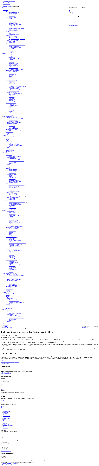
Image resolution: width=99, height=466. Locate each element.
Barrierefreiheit (6, 416)
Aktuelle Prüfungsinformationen (15, 93)
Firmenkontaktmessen (10, 314)
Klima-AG (11, 149)
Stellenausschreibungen (11, 153)
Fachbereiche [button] (9, 27)
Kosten (10, 76)
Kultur (7, 139)
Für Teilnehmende (12, 162)
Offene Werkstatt (9, 132)
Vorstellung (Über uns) (11, 174)
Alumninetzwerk (9, 151)
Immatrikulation (12, 72)
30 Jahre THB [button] (9, 35)
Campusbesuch (12, 57)
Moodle (5, 422)
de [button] (69, 11)
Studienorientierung (10, 211)
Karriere (5, 309)
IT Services (11, 52)
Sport (7, 140)
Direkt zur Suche (6, 4)
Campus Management (8, 426)
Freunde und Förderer (13, 25)
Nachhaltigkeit (12, 16)
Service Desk (11, 82)
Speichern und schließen (29, 462)
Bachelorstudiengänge (13, 63)
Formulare (11, 78)
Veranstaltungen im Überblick (15, 58)
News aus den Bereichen (14, 12)
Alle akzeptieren (4, 462)
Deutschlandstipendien (13, 128)
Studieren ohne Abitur (13, 68)
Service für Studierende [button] (11, 103)
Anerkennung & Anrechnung (15, 87)
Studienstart (11, 104)
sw (69, 10)
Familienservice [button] (9, 141)
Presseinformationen (13, 13)
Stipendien (11, 106)
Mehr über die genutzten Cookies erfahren (9, 463)
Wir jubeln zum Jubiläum (14, 37)
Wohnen (7, 138)
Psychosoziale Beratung (14, 91)
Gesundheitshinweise (10, 150)
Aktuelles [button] (8, 11)
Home (4, 323)
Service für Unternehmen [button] (11, 123)
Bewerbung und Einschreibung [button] (12, 70)
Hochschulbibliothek (13, 49)
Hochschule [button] (5, 10)
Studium (5, 210)
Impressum (5, 412)
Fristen (10, 77)
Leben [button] (4, 135)
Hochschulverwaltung (13, 23)
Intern (70, 14)
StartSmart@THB (12, 81)
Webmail (5, 419)
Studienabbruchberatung (14, 88)
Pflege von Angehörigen (14, 142)
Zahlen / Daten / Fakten (14, 20)
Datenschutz (5, 413)
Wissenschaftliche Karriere (11, 286)
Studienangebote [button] (9, 60)
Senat (10, 33)
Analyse (4, 457)
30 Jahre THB (9, 192)
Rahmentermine (12, 42)
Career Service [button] (9, 155)
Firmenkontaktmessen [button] (10, 157)
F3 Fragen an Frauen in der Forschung (17, 130)
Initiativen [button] (8, 147)
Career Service (12, 109)
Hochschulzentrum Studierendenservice (17, 45)
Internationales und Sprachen (15, 47)
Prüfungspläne (12, 94)
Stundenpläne (11, 98)
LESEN (2, 383)
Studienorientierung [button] (10, 54)
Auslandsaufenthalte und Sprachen (16, 107)
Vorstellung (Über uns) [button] (11, 17)
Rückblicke (11, 163)
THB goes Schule (12, 56)
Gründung (11, 111)
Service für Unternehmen (11, 280)
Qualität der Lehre (12, 51)
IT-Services (11, 115)
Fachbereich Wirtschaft (13, 30)
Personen (5, 423)
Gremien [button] (8, 31)
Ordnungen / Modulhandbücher (15, 101)
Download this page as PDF (13, 362)
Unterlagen (11, 75)
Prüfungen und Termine (11, 249)
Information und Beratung (11, 237)
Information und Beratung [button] (11, 80)
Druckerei (11, 114)
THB (2, 7)
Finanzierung (11, 110)
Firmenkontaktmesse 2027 (14, 158)
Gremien (8, 188)
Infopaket (11, 59)
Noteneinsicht (11, 97)
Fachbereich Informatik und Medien (16, 28)
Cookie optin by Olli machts (7, 464)
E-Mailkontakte (4, 449)
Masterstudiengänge (13, 64)
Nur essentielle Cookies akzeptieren (16, 462)
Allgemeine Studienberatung (15, 83)
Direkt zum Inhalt (7, 2)
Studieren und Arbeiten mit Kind (15, 145)
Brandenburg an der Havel (11, 136)
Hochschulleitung (12, 22)
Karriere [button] (5, 152)
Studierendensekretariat (14, 85)
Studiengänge (11, 62)
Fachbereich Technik (13, 29)
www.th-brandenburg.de (6, 451)
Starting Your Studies (13, 105)
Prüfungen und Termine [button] (11, 92)
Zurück (2, 360)
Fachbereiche (9, 183)
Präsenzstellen (12, 48)
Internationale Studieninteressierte (16, 69)
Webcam (5, 414)
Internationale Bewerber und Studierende (17, 86)
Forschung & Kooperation (8, 273)
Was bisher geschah (13, 36)
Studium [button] (5, 53)
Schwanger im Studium (14, 144)
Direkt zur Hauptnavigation (9, 1)
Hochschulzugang (12, 74)
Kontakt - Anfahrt (7, 411)
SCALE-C (8, 134)
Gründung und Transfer (14, 46)
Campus (10, 19)
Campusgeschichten (13, 14)
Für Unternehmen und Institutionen (16, 161)
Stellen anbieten (12, 127)
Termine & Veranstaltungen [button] (12, 40)
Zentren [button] (7, 43)
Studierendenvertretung (14, 34)
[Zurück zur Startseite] (6, 6)
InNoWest (8, 133)
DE (72, 12)
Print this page (4, 362)
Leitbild (10, 18)
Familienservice (9, 298)
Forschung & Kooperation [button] (8, 116)
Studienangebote (9, 217)
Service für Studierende (11, 260)
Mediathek (5, 420)
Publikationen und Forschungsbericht (14, 122)
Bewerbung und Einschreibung (12, 227)
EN (72, 13)
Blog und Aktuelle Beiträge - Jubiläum (17, 39)
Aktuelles (8, 168)
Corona (10, 146)
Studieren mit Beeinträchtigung (15, 89)
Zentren (7, 200)
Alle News (3, 407)
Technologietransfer (13, 124)
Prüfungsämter (12, 95)
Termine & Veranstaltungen (12, 197)
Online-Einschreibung (13, 71)
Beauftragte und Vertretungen (15, 24)
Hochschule (5, 167)
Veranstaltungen (12, 41)
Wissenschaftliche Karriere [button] (11, 129)
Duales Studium (12, 66)
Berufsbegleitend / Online (14, 65)
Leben (4, 292)
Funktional (4, 456)
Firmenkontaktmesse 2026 (14, 159)
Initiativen (8, 304)
